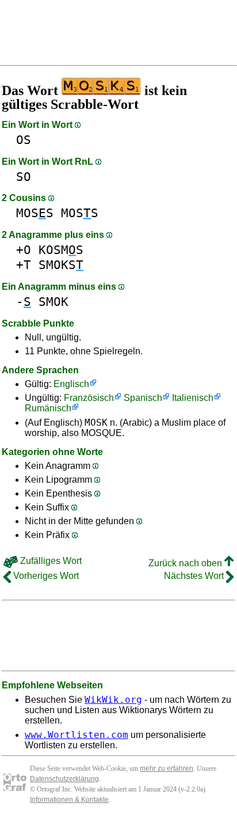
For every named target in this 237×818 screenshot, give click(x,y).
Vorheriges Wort (45, 576)
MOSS (34, 213)
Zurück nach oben (186, 563)
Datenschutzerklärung (64, 779)
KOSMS (61, 250)
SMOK (53, 301)
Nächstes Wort (195, 576)
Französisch (89, 398)
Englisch (71, 384)
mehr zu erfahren (166, 768)
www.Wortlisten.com (76, 734)
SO (23, 176)
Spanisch (143, 398)
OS (23, 139)
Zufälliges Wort (50, 561)
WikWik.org (113, 699)
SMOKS (61, 264)
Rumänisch (48, 408)
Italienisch (192, 398)
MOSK (96, 422)
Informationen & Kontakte (69, 800)
